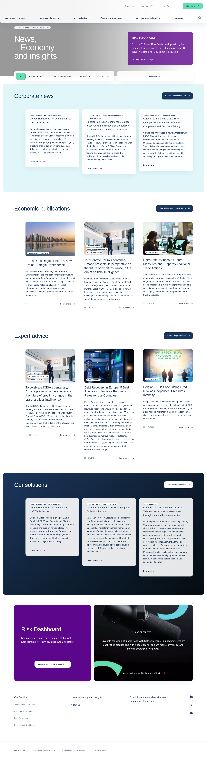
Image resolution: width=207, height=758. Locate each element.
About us (76, 705)
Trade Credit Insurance (24, 705)
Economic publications (61, 76)
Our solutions (103, 76)
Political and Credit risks (24, 725)
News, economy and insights (86, 697)
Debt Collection (21, 718)
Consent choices (100, 750)
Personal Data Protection (44, 750)
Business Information (23, 711)
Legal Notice (19, 750)
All (20, 76)
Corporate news (36, 76)
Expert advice (84, 76)
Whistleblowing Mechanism (73, 750)
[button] (15, 18)
